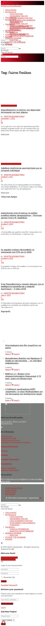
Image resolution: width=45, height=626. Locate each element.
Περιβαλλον (10, 32)
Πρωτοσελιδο (10, 10)
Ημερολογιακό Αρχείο (13, 488)
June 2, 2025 (6, 295)
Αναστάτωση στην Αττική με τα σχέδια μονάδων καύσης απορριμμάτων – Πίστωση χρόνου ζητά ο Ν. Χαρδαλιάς (21, 215)
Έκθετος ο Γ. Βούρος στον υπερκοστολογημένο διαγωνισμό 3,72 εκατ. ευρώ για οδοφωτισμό (23, 376)
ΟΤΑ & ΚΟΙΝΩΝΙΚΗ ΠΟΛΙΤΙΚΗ (21, 18)
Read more (5, 134)
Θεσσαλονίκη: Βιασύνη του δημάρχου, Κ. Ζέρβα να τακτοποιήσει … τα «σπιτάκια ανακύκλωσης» (23, 360)
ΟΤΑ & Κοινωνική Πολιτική (10, 440)
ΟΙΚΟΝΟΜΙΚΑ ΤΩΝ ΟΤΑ (19, 16)
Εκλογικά (4, 451)
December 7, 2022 (8, 119)
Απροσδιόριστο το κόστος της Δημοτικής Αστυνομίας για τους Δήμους (20, 111)
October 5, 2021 (7, 177)
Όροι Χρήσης (10, 494)
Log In (3, 608)
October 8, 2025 (7, 224)
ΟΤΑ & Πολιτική (6, 436)
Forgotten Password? (9, 585)
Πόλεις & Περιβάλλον (8, 468)
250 (2, 228)
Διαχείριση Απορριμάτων (10, 470)
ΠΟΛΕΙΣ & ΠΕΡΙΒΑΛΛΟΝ (19, 34)
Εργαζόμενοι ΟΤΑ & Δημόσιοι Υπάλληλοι (16, 442)
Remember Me (9, 577)
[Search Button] (20, 48)
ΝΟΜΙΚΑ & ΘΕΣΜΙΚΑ (13, 38)
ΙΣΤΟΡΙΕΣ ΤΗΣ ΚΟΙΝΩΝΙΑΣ (15, 42)
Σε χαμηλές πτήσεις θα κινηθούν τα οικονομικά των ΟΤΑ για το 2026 (17, 251)
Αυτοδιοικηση (10, 12)
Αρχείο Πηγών (10, 490)
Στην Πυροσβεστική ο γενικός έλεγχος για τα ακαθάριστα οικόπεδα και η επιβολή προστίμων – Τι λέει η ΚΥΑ (22, 286)
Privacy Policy (10, 492)
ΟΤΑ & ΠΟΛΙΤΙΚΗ (16, 14)
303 (2, 299)
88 (2, 123)
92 (2, 181)
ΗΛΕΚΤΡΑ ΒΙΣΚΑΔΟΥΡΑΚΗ (14, 116)
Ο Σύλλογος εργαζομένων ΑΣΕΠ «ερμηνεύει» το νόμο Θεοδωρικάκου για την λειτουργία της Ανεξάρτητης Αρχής (24, 391)
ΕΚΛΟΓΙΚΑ (14, 40)
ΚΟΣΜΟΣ (8, 37)
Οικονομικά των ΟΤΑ (8, 438)
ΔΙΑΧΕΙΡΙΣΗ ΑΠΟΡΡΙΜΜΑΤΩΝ (21, 36)
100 (2, 263)
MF (13, 549)
